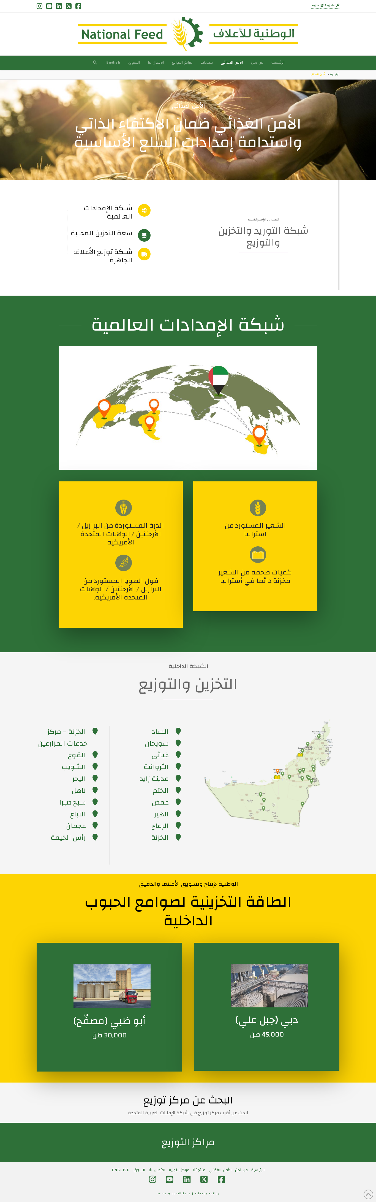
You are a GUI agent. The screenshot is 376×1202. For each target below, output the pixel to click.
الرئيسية (334, 74)
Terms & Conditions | (175, 1193)
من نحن (241, 1170)
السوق (139, 1170)
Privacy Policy (207, 1193)
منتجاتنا (199, 1170)
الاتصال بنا (157, 1170)
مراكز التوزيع (179, 1170)
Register (330, 5)
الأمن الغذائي (220, 1170)
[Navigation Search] (95, 62)
